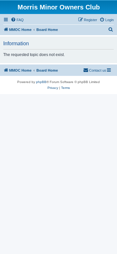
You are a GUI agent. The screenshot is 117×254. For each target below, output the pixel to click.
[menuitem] (17, 20)
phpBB (41, 82)
